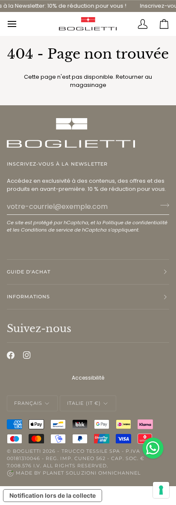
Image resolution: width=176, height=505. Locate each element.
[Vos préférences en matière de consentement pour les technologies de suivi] (161, 490)
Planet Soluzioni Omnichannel (92, 473)
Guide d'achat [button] (28, 272)
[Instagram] (27, 355)
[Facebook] (11, 355)
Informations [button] (28, 297)
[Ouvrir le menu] (17, 24)
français (28, 403)
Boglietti (27, 451)
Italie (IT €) (83, 403)
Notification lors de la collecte (52, 495)
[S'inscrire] (162, 205)
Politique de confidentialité (135, 222)
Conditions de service (47, 229)
